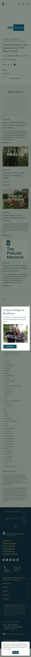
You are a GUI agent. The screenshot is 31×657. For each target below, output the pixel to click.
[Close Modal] (29, 305)
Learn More (10, 346)
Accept (15, 652)
